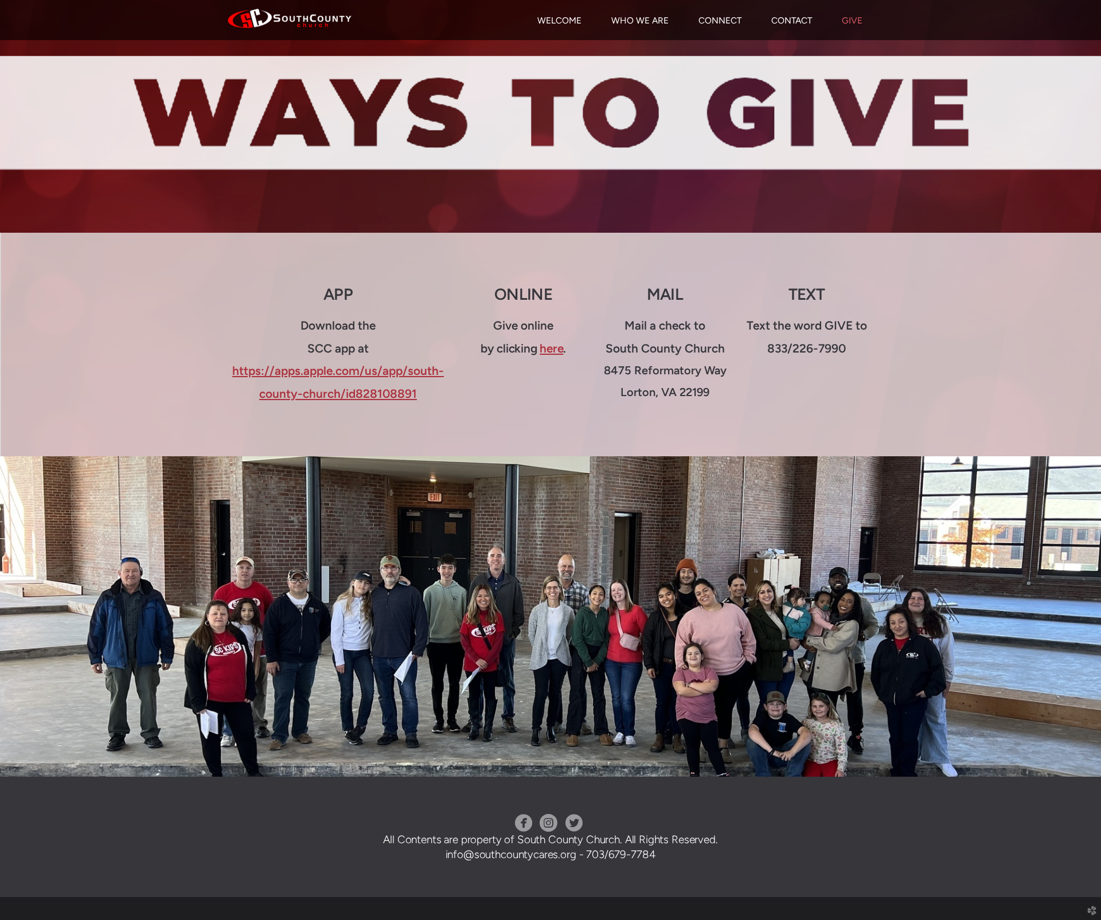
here (551, 348)
